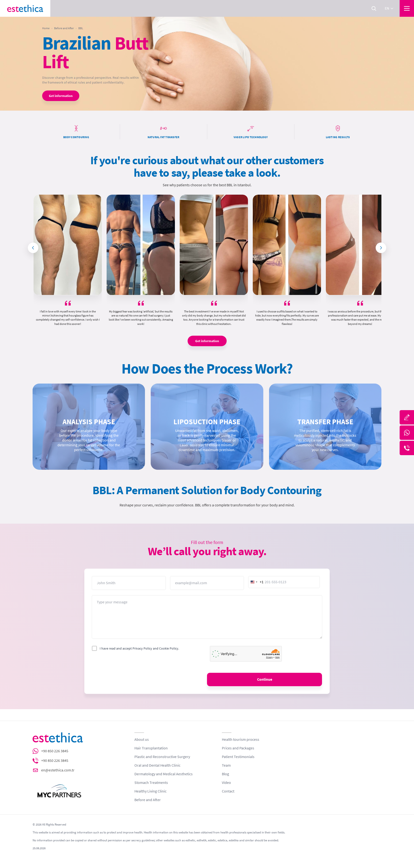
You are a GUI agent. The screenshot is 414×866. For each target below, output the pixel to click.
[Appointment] (407, 417)
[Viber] (407, 448)
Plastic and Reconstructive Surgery (162, 757)
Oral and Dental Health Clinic (157, 765)
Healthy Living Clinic (150, 791)
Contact (228, 791)
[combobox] (256, 582)
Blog (225, 774)
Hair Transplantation (151, 748)
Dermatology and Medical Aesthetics (163, 774)
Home (46, 28)
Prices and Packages (238, 748)
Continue (264, 679)
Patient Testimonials (238, 757)
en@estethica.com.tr (58, 770)
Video (226, 783)
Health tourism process (240, 739)
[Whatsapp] (407, 432)
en (387, 8)
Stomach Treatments (151, 783)
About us (141, 739)
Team (226, 765)
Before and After (64, 28)
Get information (61, 96)
